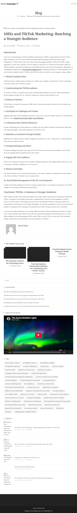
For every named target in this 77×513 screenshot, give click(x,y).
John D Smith (11, 46)
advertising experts (47, 363)
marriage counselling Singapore (38, 391)
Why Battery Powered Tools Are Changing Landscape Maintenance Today (24, 295)
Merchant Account (27, 394)
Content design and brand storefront (19, 377)
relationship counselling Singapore (57, 401)
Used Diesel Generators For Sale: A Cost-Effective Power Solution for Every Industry (26, 306)
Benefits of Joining (44, 370)
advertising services (12, 366)
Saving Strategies (46, 408)
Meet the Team (40, 508)
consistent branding (38, 373)
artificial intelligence (26, 370)
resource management (13, 408)
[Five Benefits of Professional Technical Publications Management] (8, 479)
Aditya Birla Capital (12, 363)
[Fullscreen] (71, 352)
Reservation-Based (35, 405)
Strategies (60, 408)
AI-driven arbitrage (30, 366)
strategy (8, 412)
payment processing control (54, 398)
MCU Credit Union (11, 394)
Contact (34, 508)
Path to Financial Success (14, 398)
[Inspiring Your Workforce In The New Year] (8, 458)
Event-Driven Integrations (14, 387)
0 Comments (28, 429)
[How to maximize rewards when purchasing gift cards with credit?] (8, 445)
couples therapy (11, 380)
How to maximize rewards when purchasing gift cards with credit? (34, 444)
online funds (42, 394)
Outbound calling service (59, 394)
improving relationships (14, 391)
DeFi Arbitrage (29, 384)
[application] (38, 334)
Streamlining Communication (25, 412)
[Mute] (67, 352)
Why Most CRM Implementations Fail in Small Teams (18, 292)
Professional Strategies (32, 401)
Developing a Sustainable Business (25, 466)
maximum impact (59, 391)
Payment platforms (34, 398)
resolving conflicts (52, 405)
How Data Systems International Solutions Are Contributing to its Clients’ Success (38, 267)
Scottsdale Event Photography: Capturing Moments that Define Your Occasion (37, 427)
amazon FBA (44, 366)
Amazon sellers (57, 366)
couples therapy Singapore (30, 380)
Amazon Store (10, 370)
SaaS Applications (30, 408)
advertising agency (30, 363)
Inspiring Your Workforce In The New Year (27, 457)
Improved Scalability (50, 387)
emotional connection (46, 384)
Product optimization (13, 401)
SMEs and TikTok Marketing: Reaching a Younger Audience (43, 16)
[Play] (6, 352)
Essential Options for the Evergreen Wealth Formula (62, 251)
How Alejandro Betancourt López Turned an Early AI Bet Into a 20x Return (24, 299)
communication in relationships (16, 373)
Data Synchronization (13, 384)
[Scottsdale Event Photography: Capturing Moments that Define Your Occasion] (8, 428)
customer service (49, 380)
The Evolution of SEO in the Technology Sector (15, 262)
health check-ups (33, 387)
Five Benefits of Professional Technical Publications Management (34, 478)
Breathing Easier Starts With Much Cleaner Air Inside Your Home (21, 302)
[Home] (17, 16)
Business (37, 46)
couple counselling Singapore (47, 377)
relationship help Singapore (15, 405)
